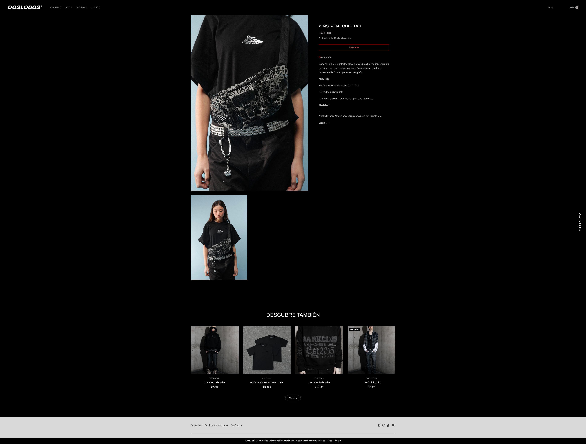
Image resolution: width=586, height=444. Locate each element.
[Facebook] (379, 425)
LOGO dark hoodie (214, 382)
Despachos (196, 425)
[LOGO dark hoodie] (215, 350)
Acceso (550, 7)
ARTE (67, 7)
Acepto (338, 441)
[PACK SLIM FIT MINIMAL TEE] (267, 350)
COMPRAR (54, 7)
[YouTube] (393, 425)
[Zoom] (249, 103)
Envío (321, 38)
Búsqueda (561, 7)
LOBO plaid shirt (371, 382)
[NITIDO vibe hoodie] (319, 350)
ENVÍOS (94, 7)
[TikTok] (388, 425)
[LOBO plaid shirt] (371, 350)
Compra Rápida (579, 222)
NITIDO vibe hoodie (319, 382)
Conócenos (236, 425)
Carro (572, 7)
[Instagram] (383, 425)
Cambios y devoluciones (216, 425)
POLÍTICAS (80, 7)
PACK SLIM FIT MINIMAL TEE (266, 382)
